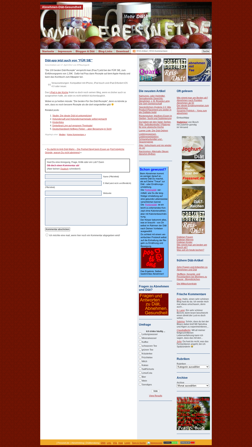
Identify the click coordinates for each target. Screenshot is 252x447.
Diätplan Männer (185, 239)
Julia (179, 341)
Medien (62, 134)
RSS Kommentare (158, 51)
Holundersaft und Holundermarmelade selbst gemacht (79, 119)
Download (122, 51)
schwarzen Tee (149, 346)
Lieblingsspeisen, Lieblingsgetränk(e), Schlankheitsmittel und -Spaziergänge (151, 138)
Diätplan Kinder (184, 242)
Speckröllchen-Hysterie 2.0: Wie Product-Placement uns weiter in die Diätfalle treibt (155, 110)
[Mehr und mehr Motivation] (193, 429)
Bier (144, 377)
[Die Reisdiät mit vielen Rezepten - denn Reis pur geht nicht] (193, 222)
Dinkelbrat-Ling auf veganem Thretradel (72, 125)
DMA (103, 443)
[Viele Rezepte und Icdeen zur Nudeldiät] (193, 172)
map (120, 443)
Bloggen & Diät (85, 51)
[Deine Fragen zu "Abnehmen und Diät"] (153, 314)
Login (127, 443)
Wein (144, 380)
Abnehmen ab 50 (185, 103)
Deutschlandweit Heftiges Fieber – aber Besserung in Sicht (81, 129)
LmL (109, 443)
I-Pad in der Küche (59, 92)
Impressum (65, 51)
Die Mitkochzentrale (187, 283)
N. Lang (181, 310)
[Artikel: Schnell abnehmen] (170, 443)
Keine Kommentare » (76, 134)
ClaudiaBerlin (184, 330)
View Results (155, 395)
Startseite (48, 51)
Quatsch (64, 169)
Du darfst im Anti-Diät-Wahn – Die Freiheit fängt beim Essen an (78, 149)
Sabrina (181, 321)
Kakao (145, 365)
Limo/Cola (147, 373)
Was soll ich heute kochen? (190, 250)
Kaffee (145, 342)
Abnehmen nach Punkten (189, 100)
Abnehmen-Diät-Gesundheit (61, 7)
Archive (180, 382)
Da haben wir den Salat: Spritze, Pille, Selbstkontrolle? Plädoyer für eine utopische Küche (155, 124)
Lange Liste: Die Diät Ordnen (153, 130)
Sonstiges (147, 384)
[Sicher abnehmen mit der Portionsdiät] (153, 276)
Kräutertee (147, 353)
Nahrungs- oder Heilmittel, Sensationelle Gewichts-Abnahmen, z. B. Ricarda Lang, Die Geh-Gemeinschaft (154, 100)
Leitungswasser (150, 334)
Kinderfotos (58, 122)
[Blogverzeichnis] (154, 443)
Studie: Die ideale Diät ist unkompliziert (72, 115)
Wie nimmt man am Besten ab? (192, 97)
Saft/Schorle (148, 369)
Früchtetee (147, 357)
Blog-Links (105, 51)
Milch (144, 361)
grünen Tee (147, 349)
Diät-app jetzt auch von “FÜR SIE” (69, 60)
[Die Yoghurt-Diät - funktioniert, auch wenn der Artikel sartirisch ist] (193, 147)
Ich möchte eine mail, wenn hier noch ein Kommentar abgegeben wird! (84, 235)
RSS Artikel (142, 51)
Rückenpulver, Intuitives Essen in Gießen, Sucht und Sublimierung (155, 117)
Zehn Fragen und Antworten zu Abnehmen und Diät (192, 268)
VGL (115, 443)
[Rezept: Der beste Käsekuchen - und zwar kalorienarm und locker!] (193, 197)
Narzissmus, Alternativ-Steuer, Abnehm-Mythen (154, 152)
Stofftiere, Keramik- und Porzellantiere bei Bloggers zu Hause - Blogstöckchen (192, 277)
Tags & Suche (139, 443)
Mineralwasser (149, 338)
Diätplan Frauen (185, 237)
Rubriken (181, 364)
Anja (179, 299)
